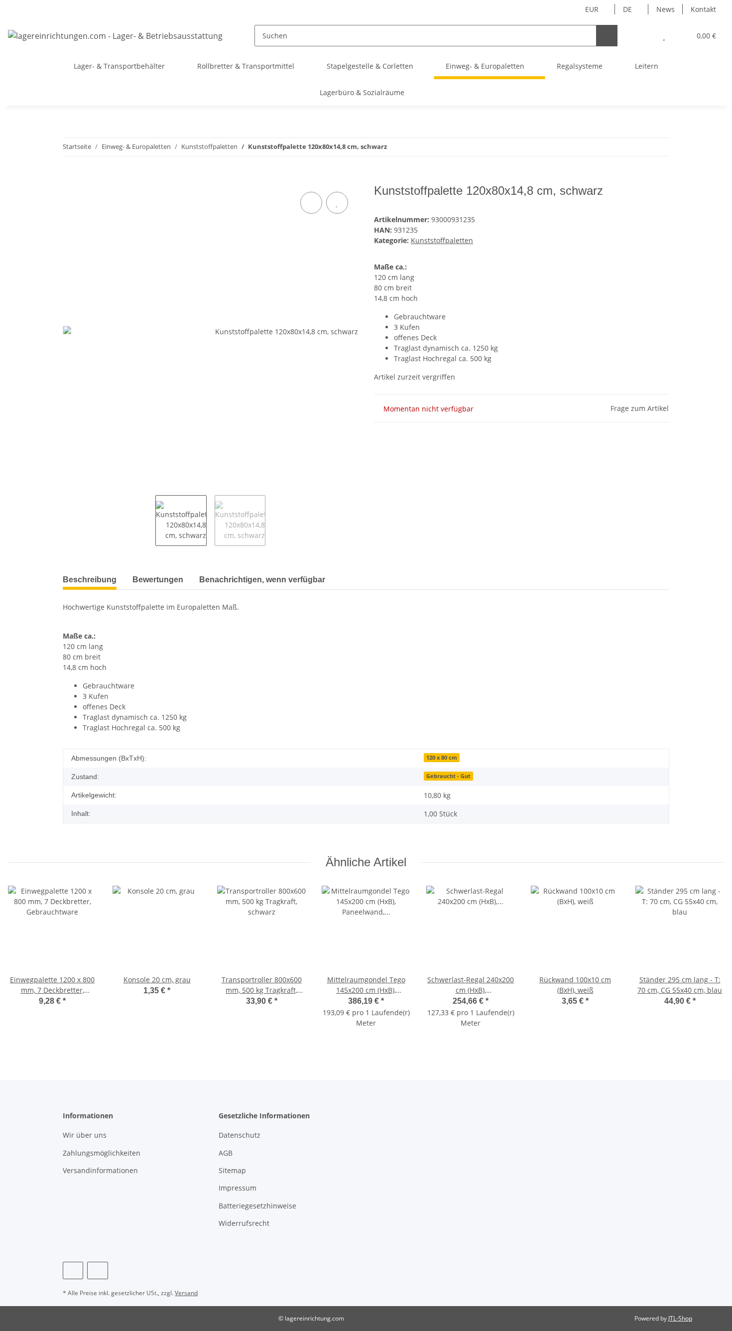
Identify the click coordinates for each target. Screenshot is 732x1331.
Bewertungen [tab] (157, 579)
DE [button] (627, 9)
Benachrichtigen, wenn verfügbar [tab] (262, 579)
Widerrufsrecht (244, 1223)
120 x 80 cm (441, 757)
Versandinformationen (100, 1170)
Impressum (237, 1188)
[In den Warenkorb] (71, 178)
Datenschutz (239, 1135)
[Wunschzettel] (664, 35)
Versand (186, 1293)
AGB (226, 1153)
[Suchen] (606, 35)
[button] (644, 35)
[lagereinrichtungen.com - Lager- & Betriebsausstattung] (115, 35)
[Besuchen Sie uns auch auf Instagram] (97, 1270)
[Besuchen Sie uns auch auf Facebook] (73, 1270)
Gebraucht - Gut (448, 776)
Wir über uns (85, 1135)
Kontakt (703, 9)
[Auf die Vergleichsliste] (311, 203)
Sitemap (232, 1170)
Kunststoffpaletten (442, 240)
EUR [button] (592, 9)
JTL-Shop (680, 1318)
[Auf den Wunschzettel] (337, 203)
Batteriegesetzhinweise (257, 1205)
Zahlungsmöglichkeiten (101, 1153)
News (665, 9)
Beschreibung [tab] (90, 579)
